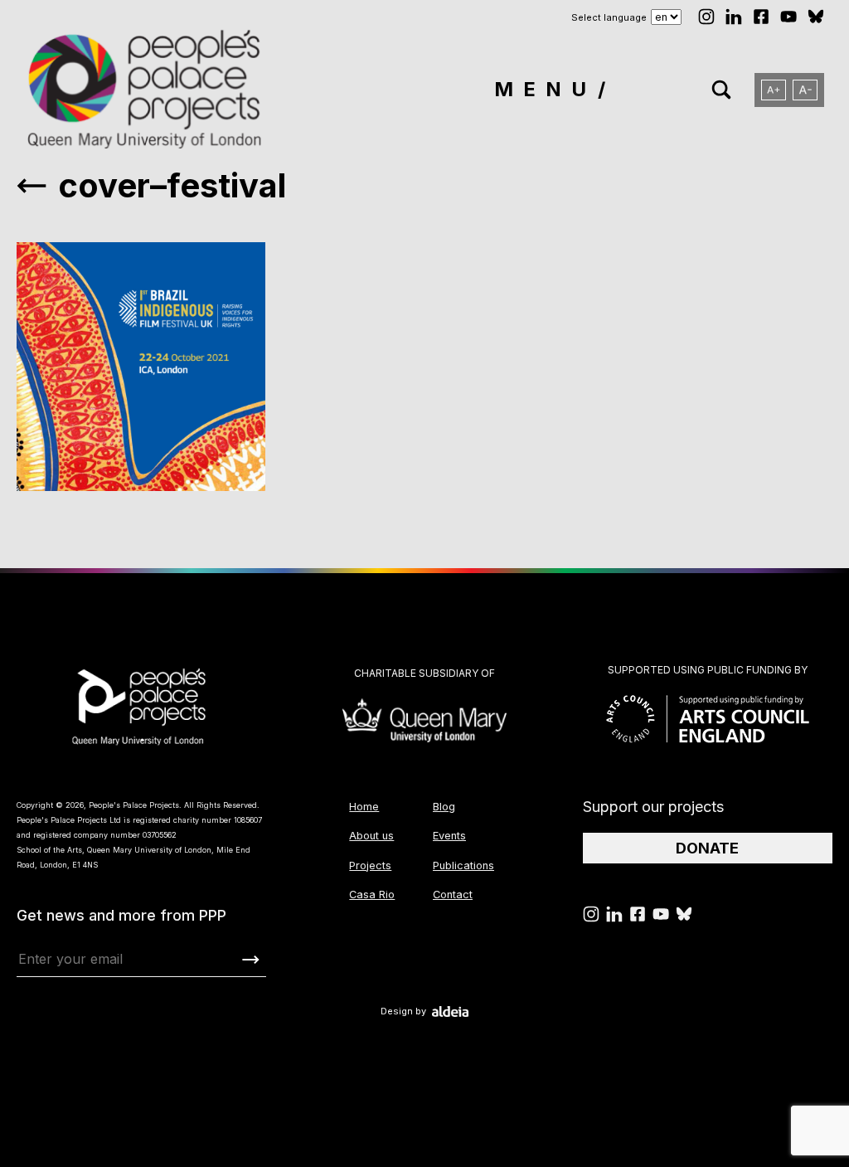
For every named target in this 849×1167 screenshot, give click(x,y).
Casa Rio (372, 894)
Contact (453, 894)
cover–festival (172, 185)
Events (449, 835)
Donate (707, 848)
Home (364, 806)
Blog (444, 806)
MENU (545, 89)
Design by (403, 1011)
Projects (370, 865)
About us (371, 835)
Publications (463, 865)
